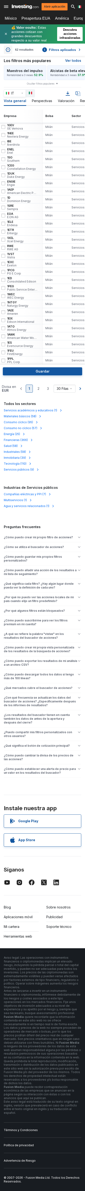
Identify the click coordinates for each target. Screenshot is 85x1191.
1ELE (12, 223)
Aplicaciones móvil (18, 917)
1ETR (12, 231)
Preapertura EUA (35, 18)
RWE (12, 247)
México (11, 18)
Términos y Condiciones (21, 1130)
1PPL (13, 360)
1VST (11, 255)
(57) (20, 428)
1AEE (12, 312)
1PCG (14, 272)
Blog (7, 907)
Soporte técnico (59, 927)
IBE (13, 143)
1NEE (18, 135)
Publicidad (54, 917)
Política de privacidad (19, 1145)
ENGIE (11, 183)
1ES (20, 344)
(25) (12, 434)
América (62, 18)
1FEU (15, 352)
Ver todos (73, 60)
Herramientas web (18, 936)
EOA (12, 215)
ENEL (10, 151)
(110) (15, 463)
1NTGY (17, 304)
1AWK (22, 336)
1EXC (12, 264)
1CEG (21, 167)
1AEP (22, 191)
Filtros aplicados (60, 50)
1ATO (16, 328)
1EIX (20, 320)
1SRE (12, 207)
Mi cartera (11, 927)
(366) (16, 440)
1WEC (15, 296)
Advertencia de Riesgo (20, 1160)
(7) (25, 494)
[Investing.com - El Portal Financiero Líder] (25, 6)
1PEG (22, 288)
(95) (18, 422)
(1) (30, 410)
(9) (19, 469)
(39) (15, 457)
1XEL (15, 239)
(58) (20, 416)
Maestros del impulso (25, 71)
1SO (13, 159)
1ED (21, 280)
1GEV (15, 127)
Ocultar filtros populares (40, 83)
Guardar (43, 371)
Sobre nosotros (58, 907)
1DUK (16, 175)
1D (19, 199)
